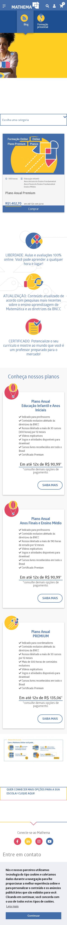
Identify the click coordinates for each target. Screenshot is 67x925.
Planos (34, 144)
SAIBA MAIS (50, 485)
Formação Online (18, 139)
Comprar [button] (33, 209)
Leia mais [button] (12, 906)
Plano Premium (17, 144)
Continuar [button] (34, 915)
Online (36, 139)
